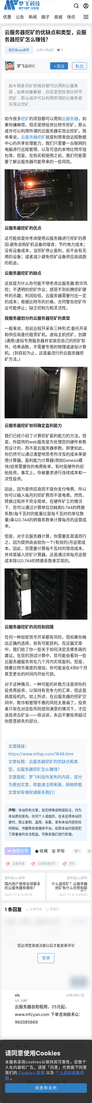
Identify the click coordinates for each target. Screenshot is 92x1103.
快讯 (71, 16)
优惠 (7, 16)
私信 (79, 66)
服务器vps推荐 (19, 50)
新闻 (33, 16)
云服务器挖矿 (33, 137)
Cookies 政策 (31, 1072)
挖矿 (25, 118)
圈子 (45, 16)
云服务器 (70, 118)
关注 (60, 66)
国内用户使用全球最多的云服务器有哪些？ (22, 885)
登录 (46, 958)
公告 (20, 16)
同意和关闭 (46, 1088)
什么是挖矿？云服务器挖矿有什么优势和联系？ (69, 887)
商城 (58, 16)
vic (17, 995)
